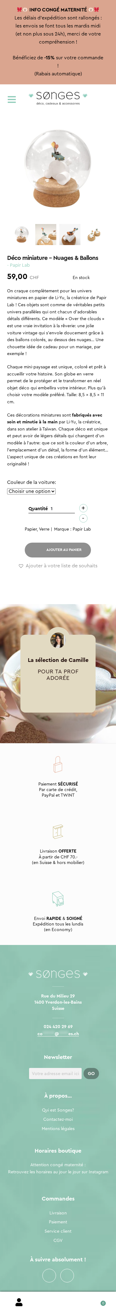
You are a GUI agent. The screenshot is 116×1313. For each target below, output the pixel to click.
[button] (57, 566)
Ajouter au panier (64, 550)
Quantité (38, 508)
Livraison (58, 1213)
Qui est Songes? (58, 1110)
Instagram (67, 1275)
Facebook (49, 1275)
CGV (58, 1241)
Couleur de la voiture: (31, 482)
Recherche (58, 1302)
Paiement (58, 1222)
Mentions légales (58, 1129)
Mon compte (19, 1302)
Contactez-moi (58, 1119)
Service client (58, 1231)
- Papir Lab (18, 265)
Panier (96, 1301)
